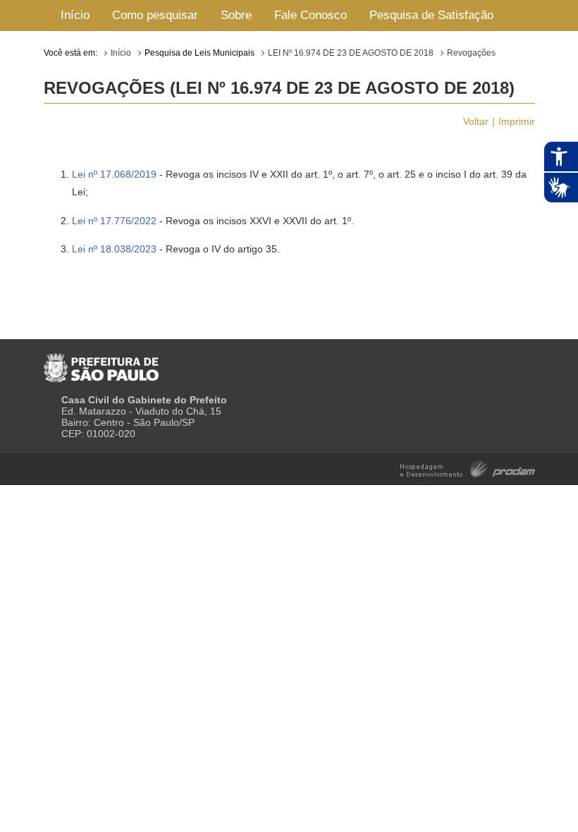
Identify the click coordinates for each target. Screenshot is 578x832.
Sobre (236, 15)
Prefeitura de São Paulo (101, 362)
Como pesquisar (155, 15)
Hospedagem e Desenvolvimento (467, 467)
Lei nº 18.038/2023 (114, 249)
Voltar (475, 121)
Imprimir (516, 121)
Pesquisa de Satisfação (431, 15)
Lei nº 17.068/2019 (114, 174)
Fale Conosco (310, 15)
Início (75, 15)
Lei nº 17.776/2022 (114, 220)
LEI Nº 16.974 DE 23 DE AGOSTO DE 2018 (351, 53)
